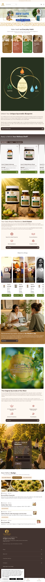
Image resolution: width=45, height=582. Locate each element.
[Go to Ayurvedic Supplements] (10, 51)
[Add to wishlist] (17, 146)
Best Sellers (4, 142)
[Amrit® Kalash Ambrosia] (10, 154)
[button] (11, 4)
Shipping (8, 291)
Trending (11, 142)
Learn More (9, 247)
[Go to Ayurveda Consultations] (41, 51)
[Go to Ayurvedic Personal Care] (31, 51)
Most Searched (19, 142)
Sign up (18, 463)
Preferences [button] (7, 576)
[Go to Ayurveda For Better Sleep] (20, 51)
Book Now (4, 340)
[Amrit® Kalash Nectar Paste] (29, 154)
